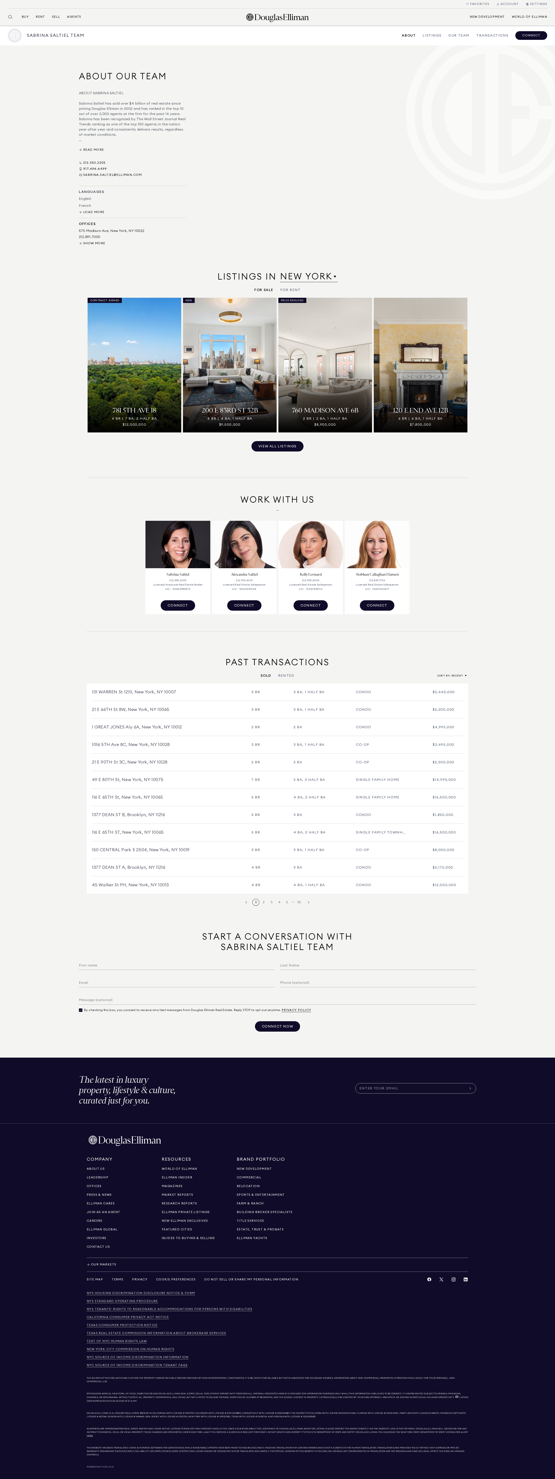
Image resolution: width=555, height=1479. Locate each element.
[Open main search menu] (12, 17)
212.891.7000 (143, 1394)
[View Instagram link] (453, 1280)
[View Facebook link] (429, 1280)
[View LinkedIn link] (465, 1280)
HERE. (90, 1436)
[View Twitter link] (441, 1280)
